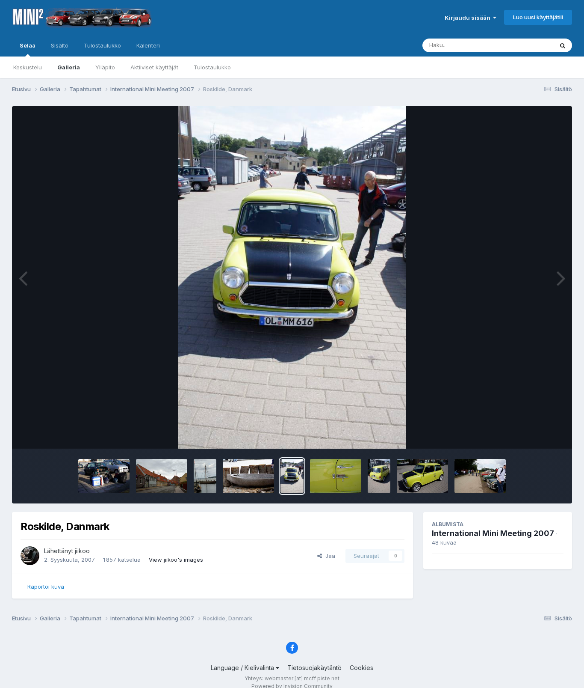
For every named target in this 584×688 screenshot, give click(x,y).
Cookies (361, 667)
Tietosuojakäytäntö (314, 667)
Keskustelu (27, 67)
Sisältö (59, 45)
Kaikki (534, 45)
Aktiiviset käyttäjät (154, 67)
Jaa (328, 555)
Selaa (27, 45)
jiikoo (82, 550)
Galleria (68, 67)
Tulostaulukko (212, 67)
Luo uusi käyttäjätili (538, 17)
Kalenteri (148, 45)
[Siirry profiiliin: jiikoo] (30, 555)
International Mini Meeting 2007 (493, 533)
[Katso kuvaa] (292, 277)
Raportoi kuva (45, 586)
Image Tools (536, 433)
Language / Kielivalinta (243, 667)
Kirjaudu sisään (469, 17)
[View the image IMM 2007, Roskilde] (480, 476)
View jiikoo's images (176, 559)
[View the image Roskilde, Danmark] (104, 476)
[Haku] (562, 45)
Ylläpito (105, 67)
